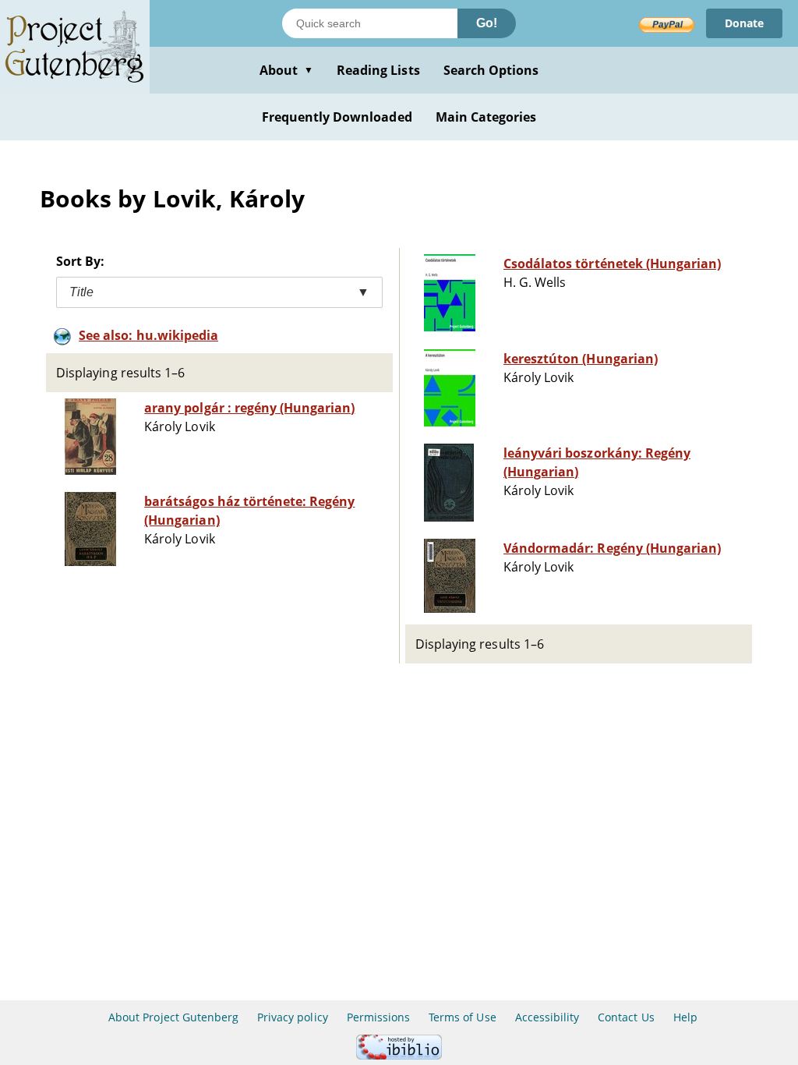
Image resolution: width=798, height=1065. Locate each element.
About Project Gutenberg (173, 1017)
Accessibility (547, 1017)
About (286, 70)
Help (685, 1017)
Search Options (491, 70)
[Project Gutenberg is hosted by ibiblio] (399, 1055)
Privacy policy (292, 1017)
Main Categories (486, 117)
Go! (486, 23)
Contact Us (626, 1017)
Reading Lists (378, 70)
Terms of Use (462, 1017)
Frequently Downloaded (337, 117)
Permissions (378, 1017)
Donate (744, 23)
